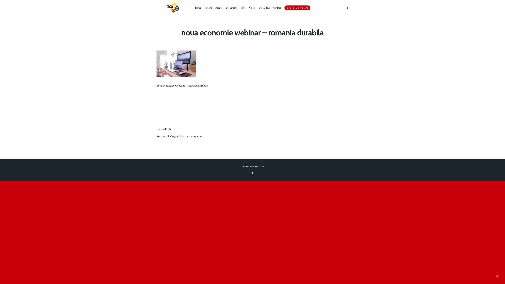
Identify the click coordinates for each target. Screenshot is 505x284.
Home (198, 8)
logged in (176, 136)
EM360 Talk (264, 8)
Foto (243, 8)
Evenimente (231, 8)
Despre (218, 8)
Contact (277, 8)
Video (252, 8)
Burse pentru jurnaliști (297, 8)
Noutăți (208, 8)
